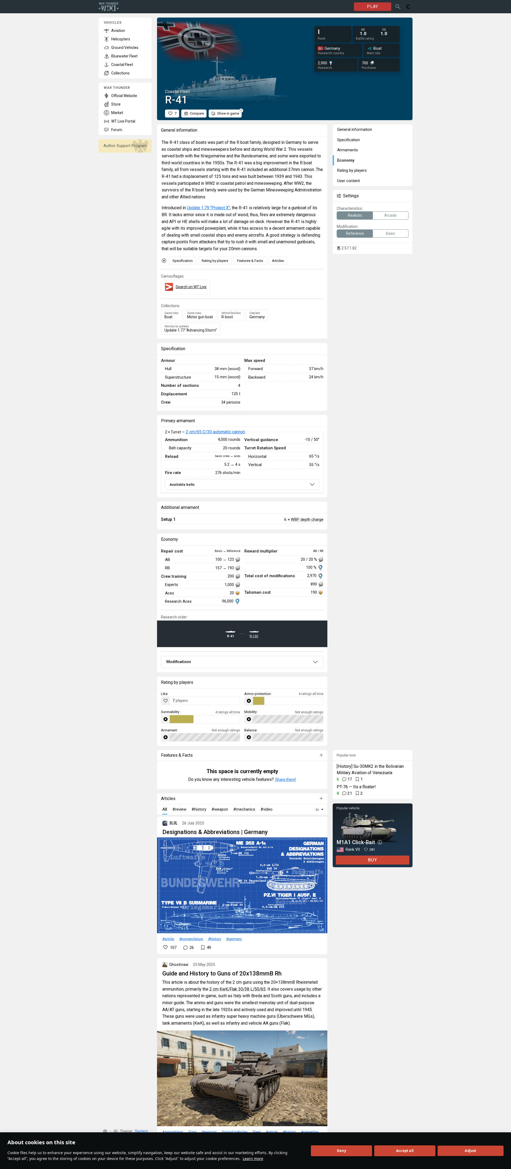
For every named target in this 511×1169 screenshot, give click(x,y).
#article (168, 939)
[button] (105, 1131)
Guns (192, 1132)
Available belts (182, 485)
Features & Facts (250, 261)
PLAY (372, 6)
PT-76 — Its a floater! (356, 786)
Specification (182, 261)
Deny (341, 1150)
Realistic (355, 215)
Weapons (209, 1132)
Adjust (470, 1150)
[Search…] (398, 6)
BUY (372, 859)
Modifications (178, 662)
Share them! (285, 779)
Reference (355, 233)
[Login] (408, 6)
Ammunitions (172, 1132)
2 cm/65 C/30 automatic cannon (215, 431)
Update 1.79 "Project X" (208, 207)
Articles (278, 261)
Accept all (405, 1150)
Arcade (390, 215)
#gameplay (309, 1132)
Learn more (253, 1158)
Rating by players (215, 261)
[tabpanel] (242, 462)
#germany (234, 939)
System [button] (141, 1131)
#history (214, 939)
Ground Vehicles (235, 1132)
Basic (390, 233)
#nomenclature (191, 939)
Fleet (257, 1132)
